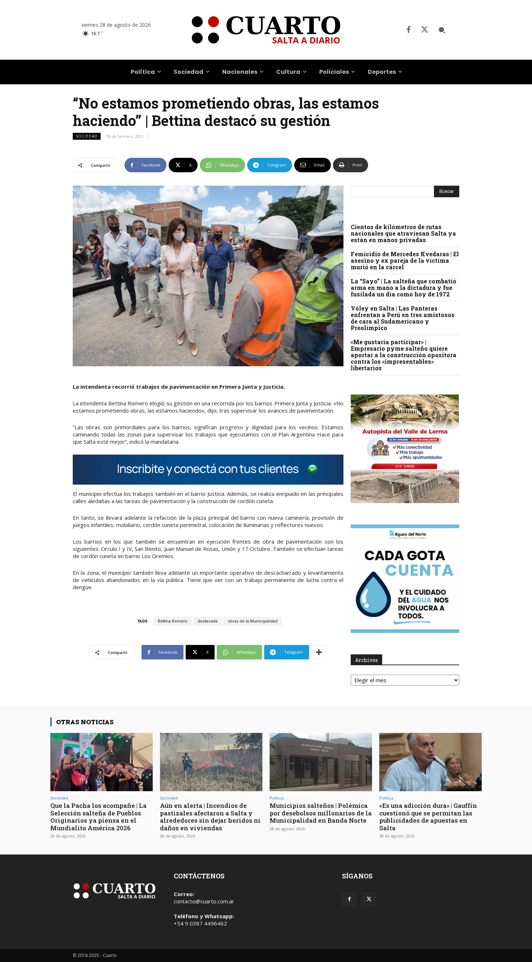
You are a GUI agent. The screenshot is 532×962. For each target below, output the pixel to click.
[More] (318, 652)
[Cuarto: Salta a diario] (266, 29)
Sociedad (87, 136)
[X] (424, 30)
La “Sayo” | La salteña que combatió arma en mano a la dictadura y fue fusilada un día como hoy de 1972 (403, 287)
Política (277, 798)
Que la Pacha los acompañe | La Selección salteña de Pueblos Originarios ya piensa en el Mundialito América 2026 (98, 816)
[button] (442, 30)
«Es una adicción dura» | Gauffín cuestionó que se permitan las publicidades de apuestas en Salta (428, 816)
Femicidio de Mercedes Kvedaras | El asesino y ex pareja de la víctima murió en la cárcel (405, 260)
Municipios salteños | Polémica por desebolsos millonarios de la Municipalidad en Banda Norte (321, 812)
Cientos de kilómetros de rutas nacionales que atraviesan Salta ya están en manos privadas (403, 233)
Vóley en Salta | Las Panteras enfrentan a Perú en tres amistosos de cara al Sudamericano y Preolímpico (403, 318)
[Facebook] (408, 30)
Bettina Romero (172, 621)
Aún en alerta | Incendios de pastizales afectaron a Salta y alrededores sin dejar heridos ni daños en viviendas (210, 816)
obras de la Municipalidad (253, 621)
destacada (208, 621)
